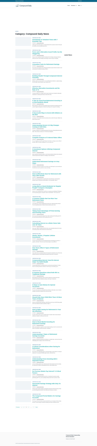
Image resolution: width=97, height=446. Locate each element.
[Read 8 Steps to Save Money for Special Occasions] (23, 286)
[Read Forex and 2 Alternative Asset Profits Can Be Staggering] (23, 53)
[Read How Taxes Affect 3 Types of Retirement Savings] (23, 249)
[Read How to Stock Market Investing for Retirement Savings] (23, 323)
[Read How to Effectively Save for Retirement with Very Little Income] (23, 175)
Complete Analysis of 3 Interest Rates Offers (47, 137)
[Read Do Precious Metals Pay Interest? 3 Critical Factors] (23, 373)
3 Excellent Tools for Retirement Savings (45, 64)
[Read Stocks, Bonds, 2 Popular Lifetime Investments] (23, 237)
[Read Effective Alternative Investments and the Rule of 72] (23, 90)
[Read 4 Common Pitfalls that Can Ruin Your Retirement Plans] (23, 200)
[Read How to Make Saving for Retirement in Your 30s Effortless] (23, 311)
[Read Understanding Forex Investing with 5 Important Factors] (23, 360)
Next (36, 407)
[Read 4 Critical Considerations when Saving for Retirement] (23, 348)
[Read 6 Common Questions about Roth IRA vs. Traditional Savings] (23, 274)
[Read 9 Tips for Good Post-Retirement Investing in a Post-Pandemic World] (23, 102)
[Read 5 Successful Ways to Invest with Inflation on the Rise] (23, 114)
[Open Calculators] (76, 5)
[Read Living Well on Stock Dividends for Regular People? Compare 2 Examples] (23, 188)
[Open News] (81, 5)
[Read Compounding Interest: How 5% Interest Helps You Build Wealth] (23, 262)
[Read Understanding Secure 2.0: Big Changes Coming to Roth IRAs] (23, 127)
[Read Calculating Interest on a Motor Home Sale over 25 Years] (23, 225)
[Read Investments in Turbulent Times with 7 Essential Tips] (23, 41)
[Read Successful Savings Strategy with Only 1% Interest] (23, 385)
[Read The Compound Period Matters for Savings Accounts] (23, 397)
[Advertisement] (48, 18)
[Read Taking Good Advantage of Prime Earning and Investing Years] (23, 212)
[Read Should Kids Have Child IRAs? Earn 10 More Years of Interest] (23, 299)
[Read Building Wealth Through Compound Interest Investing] (23, 77)
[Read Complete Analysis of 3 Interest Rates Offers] (23, 139)
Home (69, 5)
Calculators (73, 5)
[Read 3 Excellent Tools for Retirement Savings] (23, 66)
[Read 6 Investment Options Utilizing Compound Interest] (23, 151)
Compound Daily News (40, 55)
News (79, 5)
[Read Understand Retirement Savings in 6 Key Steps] (23, 163)
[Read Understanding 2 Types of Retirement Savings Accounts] (23, 336)
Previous (18, 407)
